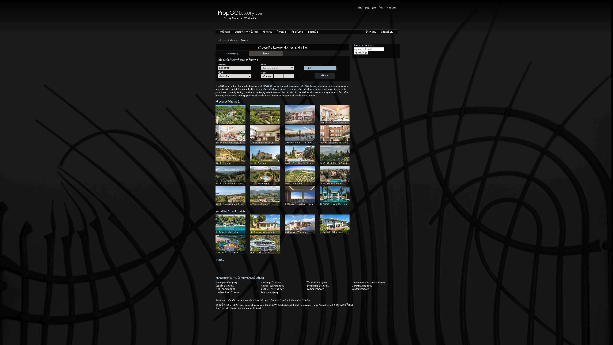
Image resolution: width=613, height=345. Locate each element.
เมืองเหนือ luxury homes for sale (279, 86)
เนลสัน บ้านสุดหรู (360, 289)
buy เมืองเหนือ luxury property (273, 89)
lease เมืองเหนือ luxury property (307, 89)
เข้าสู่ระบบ (370, 31)
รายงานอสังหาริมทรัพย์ (252, 300)
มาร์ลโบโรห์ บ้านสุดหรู (272, 289)
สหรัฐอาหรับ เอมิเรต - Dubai (299, 204)
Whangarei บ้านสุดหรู (226, 282)
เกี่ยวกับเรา (297, 31)
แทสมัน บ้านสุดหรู (315, 289)
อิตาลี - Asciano (223, 163)
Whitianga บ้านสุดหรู (271, 282)
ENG (360, 7)
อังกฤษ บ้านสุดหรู (269, 292)
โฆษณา (281, 31)
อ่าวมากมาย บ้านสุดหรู (317, 285)
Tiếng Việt (391, 7)
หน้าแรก (225, 31)
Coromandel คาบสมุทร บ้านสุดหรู (368, 282)
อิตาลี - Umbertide (259, 204)
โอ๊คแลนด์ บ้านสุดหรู (316, 282)
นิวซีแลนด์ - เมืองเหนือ (227, 232)
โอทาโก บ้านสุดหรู (225, 285)
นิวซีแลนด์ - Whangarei (262, 232)
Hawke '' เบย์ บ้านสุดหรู (272, 285)
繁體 (367, 7)
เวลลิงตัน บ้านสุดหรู (225, 289)
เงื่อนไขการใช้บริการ (226, 308)
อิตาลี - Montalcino (259, 183)
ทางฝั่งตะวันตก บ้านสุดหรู (228, 292)
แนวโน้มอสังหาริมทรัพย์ (277, 300)
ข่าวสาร (267, 31)
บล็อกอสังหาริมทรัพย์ (300, 300)
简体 (374, 7)
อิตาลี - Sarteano (293, 183)
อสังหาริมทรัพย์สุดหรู (246, 31)
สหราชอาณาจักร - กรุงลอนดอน (335, 122)
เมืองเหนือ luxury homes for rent (316, 86)
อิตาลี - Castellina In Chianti (299, 163)
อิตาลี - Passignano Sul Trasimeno (233, 204)
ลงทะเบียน (387, 31)
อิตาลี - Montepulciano (331, 183)
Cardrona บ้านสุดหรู (362, 285)
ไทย (381, 7)
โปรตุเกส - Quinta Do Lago (333, 204)
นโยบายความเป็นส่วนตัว (250, 308)
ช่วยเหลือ (313, 31)
